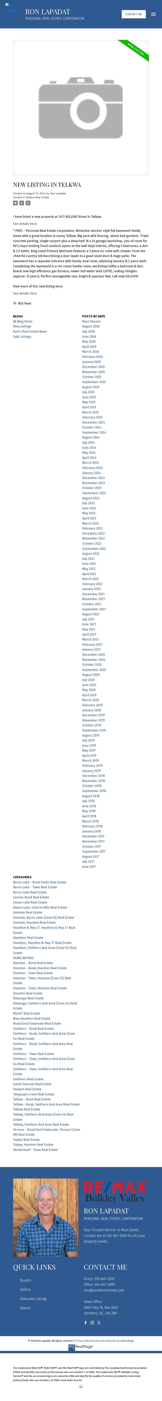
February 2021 (92, 644)
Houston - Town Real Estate (33, 973)
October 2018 (91, 786)
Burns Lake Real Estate (30, 892)
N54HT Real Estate (26, 1013)
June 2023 (89, 508)
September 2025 (94, 382)
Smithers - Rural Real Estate (33, 1029)
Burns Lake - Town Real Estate (35, 887)
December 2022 (93, 533)
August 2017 (90, 857)
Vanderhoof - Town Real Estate (35, 1150)
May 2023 (88, 513)
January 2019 (91, 771)
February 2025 (92, 417)
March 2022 (90, 579)
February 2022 (92, 584)
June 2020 (89, 685)
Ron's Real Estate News (30, 331)
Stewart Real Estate (27, 1089)
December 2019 (93, 715)
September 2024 (94, 432)
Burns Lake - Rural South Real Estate (39, 882)
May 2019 (88, 750)
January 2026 (91, 362)
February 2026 (92, 357)
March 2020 (90, 700)
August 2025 (90, 387)
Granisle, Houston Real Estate (34, 922)
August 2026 (91, 326)
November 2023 (93, 483)
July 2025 (88, 392)
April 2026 (89, 347)
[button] (134, 14)
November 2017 (93, 841)
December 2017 (93, 836)
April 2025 (89, 407)
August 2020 (91, 675)
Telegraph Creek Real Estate (33, 1094)
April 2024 (89, 458)
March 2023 (90, 523)
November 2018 (93, 781)
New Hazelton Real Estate (31, 1018)
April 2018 (89, 816)
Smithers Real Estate (28, 1079)
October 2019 (91, 725)
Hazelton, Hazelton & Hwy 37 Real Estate (42, 943)
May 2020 (89, 690)
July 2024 (88, 442)
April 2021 (89, 634)
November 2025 (93, 372)
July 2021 (88, 619)
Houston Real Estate (27, 993)
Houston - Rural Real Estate (33, 963)
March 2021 (90, 639)
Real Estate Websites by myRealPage (113, 1340)
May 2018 (88, 811)
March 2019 (90, 760)
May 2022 (88, 569)
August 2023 (90, 498)
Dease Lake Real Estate (30, 902)
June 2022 (89, 564)
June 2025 (89, 397)
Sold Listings (22, 337)
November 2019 (93, 720)
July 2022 (88, 559)
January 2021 (91, 649)
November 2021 (93, 599)
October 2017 (91, 846)
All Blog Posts (22, 321)
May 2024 (89, 453)
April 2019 (89, 756)
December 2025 (93, 367)
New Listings (22, 326)
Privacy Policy (82, 1340)
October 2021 (91, 604)
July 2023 (88, 503)
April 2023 (89, 518)
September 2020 (94, 670)
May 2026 (89, 341)
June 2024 (89, 448)
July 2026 (88, 331)
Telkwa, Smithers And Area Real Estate (41, 1124)
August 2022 (90, 554)
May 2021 (88, 629)
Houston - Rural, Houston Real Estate (40, 968)
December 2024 (93, 422)
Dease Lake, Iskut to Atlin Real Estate (40, 907)
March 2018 (90, 821)
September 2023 (94, 493)
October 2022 (91, 543)
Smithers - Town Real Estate (33, 1054)
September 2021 (94, 609)
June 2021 (89, 624)
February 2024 (92, 468)
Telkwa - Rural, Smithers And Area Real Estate (46, 1104)
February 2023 (92, 528)
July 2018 (88, 801)
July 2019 (88, 740)
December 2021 (93, 594)
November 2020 (93, 660)
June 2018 (89, 806)
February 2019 (92, 766)
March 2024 (90, 463)
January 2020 (91, 710)
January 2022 (91, 589)
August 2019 (90, 735)
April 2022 (89, 574)
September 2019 (94, 730)
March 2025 (90, 412)
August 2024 (91, 437)
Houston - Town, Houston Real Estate (40, 988)
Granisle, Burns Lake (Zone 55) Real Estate (43, 917)
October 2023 (91, 488)
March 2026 (90, 352)
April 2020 (89, 695)
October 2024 (92, 427)
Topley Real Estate (26, 1140)
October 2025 (91, 377)
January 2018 (91, 831)
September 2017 (94, 851)
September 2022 (94, 549)
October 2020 (92, 665)
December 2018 (93, 776)
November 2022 (93, 538)
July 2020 (88, 680)
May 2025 (88, 402)
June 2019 (89, 745)
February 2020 (92, 705)
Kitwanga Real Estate (28, 998)
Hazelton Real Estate (28, 938)
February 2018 (92, 826)
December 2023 (93, 478)
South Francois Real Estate (32, 1084)
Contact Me (133, 14)
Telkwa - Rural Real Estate (32, 1099)
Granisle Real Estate (27, 912)
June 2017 (89, 867)
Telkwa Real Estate (37, 197)
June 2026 (89, 337)
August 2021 (90, 614)
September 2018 (94, 791)
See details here (25, 224)
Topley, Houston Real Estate (33, 1145)
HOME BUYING (23, 958)
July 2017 (88, 861)
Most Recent (91, 321)
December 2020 (93, 655)
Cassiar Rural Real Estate (31, 897)
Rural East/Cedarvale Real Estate (37, 1023)
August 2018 (90, 796)
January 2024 (91, 473)
